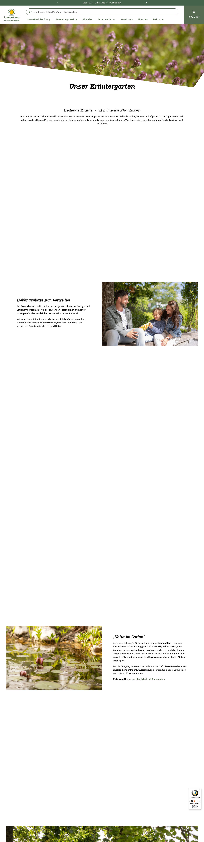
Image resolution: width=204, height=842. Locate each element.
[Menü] (199, 789)
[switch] (195, 806)
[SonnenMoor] (12, 15)
